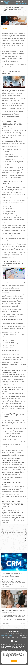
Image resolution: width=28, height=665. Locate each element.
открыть (14, 657)
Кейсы (2, 637)
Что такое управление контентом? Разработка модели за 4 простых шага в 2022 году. (26, 536)
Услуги (8, 637)
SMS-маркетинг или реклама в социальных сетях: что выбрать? (12, 533)
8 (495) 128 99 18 (21, 1)
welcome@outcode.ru (21, 3)
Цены (13, 637)
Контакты (24, 637)
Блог (18, 637)
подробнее (22, 586)
